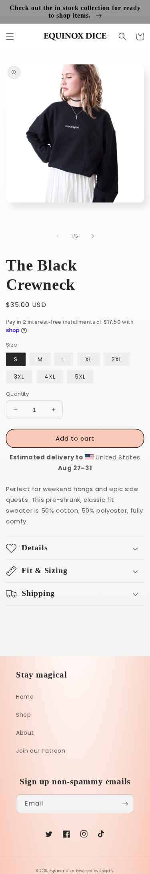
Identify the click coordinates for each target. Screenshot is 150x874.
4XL (50, 377)
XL (88, 359)
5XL (80, 377)
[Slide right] (93, 236)
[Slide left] (57, 236)
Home (25, 697)
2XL (117, 359)
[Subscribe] (125, 803)
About (25, 733)
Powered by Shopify (95, 870)
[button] (10, 36)
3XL (19, 377)
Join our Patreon (41, 751)
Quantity (17, 394)
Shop (23, 715)
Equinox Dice (61, 870)
